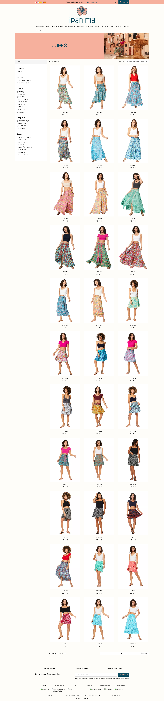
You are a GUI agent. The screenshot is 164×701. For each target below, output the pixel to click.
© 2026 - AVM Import (82, 699)
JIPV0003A (133, 644)
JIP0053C (133, 165)
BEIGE (21, 92)
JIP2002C (99, 378)
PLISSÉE (21, 152)
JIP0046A (65, 591)
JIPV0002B (99, 644)
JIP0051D (99, 112)
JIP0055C (99, 325)
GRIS (20, 107)
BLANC (21, 94)
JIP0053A (65, 165)
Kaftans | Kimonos (57, 26)
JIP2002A (133, 325)
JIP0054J (99, 272)
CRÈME (21, 104)
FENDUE (22, 149)
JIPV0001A (99, 591)
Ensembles (90, 26)
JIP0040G (133, 484)
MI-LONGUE (22, 128)
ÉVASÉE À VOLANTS (25, 147)
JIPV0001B (133, 591)
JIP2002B (65, 378)
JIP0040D (65, 484)
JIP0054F (133, 219)
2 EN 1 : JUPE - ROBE (25, 137)
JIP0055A (65, 325)
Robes (112, 26)
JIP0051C (65, 112)
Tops (124, 26)
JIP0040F (99, 484)
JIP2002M (65, 431)
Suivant (144, 653)
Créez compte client (92, 2)
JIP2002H (133, 378)
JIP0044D (99, 538)
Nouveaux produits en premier (137, 62)
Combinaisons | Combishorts (74, 26)
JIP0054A (65, 219)
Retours (89, 685)
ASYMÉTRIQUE (23, 121)
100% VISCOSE (24, 83)
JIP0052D (133, 112)
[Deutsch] (45, 2)
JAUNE (21, 109)
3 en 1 (48, 26)
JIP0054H (65, 272)
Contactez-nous (120, 685)
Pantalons (104, 26)
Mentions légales (59, 685)
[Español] (40, 2)
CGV (74, 685)
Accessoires (40, 26)
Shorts (118, 26)
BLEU (21, 97)
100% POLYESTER (24, 80)
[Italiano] (43, 2)
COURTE (22, 123)
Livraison (43, 685)
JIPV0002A (65, 644)
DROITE (21, 142)
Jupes (97, 26)
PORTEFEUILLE (23, 154)
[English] (38, 2)
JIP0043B (65, 538)
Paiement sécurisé (105, 685)
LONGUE (22, 126)
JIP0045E (133, 538)
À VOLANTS (22, 140)
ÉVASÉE (21, 145)
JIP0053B (99, 165)
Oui (20, 71)
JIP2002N (99, 431)
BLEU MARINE (23, 99)
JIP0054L (133, 272)
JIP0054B (99, 219)
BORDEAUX (22, 102)
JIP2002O (133, 431)
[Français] (36, 2)
